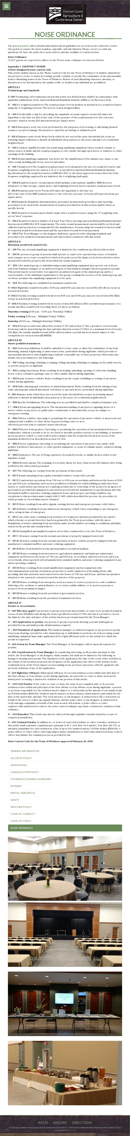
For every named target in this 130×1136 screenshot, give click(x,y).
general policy (21, 45)
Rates (43, 1123)
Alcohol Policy (21, 758)
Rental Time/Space (22, 793)
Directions (82, 1123)
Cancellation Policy (24, 772)
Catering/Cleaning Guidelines (30, 779)
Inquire (60, 1123)
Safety (14, 800)
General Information (24, 751)
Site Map (71, 1130)
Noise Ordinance (21, 828)
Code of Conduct (22, 814)
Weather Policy (21, 807)
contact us (96, 49)
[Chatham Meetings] (66, 14)
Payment (16, 786)
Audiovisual (18, 765)
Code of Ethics (20, 821)
